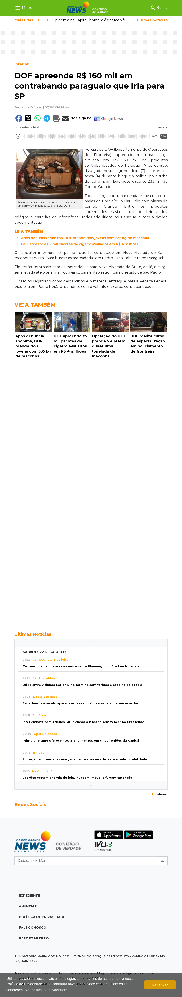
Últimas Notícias (32, 634)
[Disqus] (91, 421)
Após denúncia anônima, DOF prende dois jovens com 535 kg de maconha (85, 238)
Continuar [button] (160, 985)
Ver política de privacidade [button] (46, 990)
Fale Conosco (32, 928)
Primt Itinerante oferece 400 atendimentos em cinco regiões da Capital (81, 740)
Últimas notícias (152, 20)
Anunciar (28, 906)
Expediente (29, 896)
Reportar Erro (34, 938)
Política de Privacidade (42, 917)
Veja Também (35, 305)
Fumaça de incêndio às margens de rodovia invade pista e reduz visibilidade (85, 759)
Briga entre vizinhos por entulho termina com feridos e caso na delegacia (82, 685)
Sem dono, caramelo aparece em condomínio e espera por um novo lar (80, 703)
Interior (21, 64)
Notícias (160, 794)
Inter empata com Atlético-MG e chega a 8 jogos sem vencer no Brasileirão (83, 722)
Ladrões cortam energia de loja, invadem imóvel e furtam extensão (77, 777)
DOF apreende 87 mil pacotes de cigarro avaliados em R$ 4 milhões (79, 244)
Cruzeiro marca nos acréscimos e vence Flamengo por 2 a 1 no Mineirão (81, 666)
